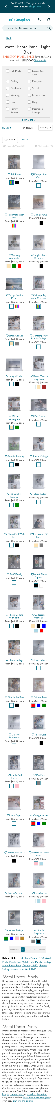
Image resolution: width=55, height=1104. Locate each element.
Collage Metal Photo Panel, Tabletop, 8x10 (26, 963)
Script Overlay (16, 893)
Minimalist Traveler (15, 495)
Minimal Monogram (14, 417)
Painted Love (40, 697)
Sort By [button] (44, 127)
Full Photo (16, 174)
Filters (5, 128)
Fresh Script (40, 893)
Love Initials (40, 660)
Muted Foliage (16, 930)
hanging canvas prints (13, 1094)
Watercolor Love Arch (40, 854)
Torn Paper (15, 815)
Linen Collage (16, 336)
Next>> (42, 949)
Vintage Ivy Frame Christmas (38, 296)
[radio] (11, 182)
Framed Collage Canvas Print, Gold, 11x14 (24, 967)
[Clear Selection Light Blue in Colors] (14, 139)
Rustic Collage (40, 456)
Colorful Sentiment (14, 736)
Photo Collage (16, 660)
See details (40, 60)
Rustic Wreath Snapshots (40, 377)
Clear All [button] (24, 139)
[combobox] (27, 28)
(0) (15, 146)
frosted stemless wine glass (36, 1097)
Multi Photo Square (40, 575)
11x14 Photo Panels (27, 958)
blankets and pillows (23, 1101)
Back (8, 38)
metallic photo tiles (37, 1094)
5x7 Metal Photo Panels (29, 962)
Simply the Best (16, 697)
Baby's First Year (15, 852)
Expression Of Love (40, 535)
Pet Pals (40, 775)
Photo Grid (40, 735)
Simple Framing (16, 456)
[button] (4, 19)
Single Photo (15, 376)
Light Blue (8, 139)
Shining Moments (14, 256)
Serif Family (16, 574)
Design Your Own (40, 176)
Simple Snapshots (39, 931)
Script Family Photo (16, 296)
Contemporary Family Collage (39, 337)
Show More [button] (27, 120)
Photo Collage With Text (16, 616)
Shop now (34, 6)
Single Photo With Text (40, 256)
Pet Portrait (40, 416)
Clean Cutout (40, 494)
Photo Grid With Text (15, 535)
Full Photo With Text (16, 216)
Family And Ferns (16, 776)
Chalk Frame (40, 215)
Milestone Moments (40, 616)
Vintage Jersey (40, 815)
